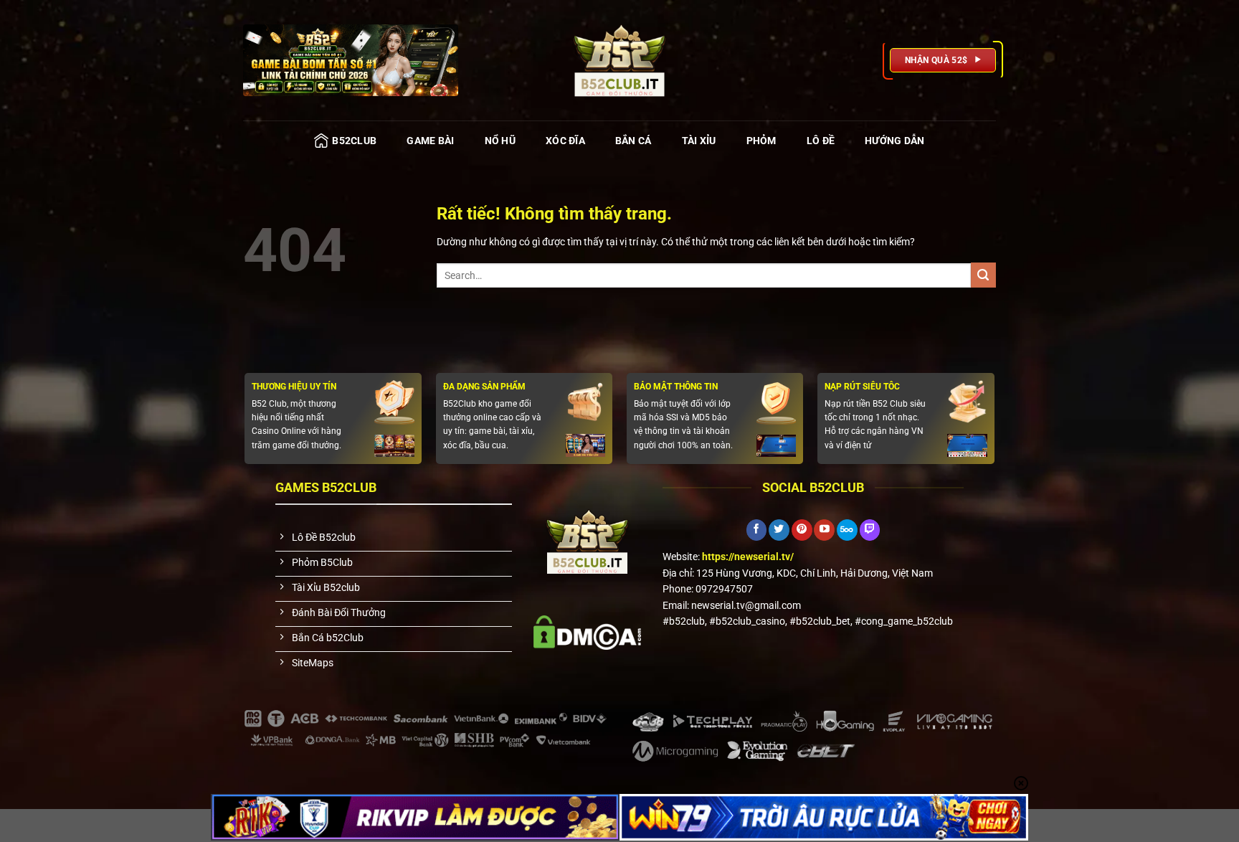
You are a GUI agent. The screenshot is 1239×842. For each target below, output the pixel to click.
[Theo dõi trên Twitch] (870, 530)
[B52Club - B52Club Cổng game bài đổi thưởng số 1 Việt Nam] (619, 60)
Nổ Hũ (500, 140)
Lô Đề (821, 140)
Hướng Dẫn (895, 140)
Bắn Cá (633, 140)
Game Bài (430, 140)
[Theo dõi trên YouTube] (824, 530)
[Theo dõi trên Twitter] (779, 530)
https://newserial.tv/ (748, 556)
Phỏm (761, 140)
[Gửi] (983, 275)
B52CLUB (354, 140)
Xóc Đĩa (565, 140)
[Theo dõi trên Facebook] (756, 530)
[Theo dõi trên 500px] (847, 530)
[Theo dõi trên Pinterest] (802, 530)
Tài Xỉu (699, 140)
